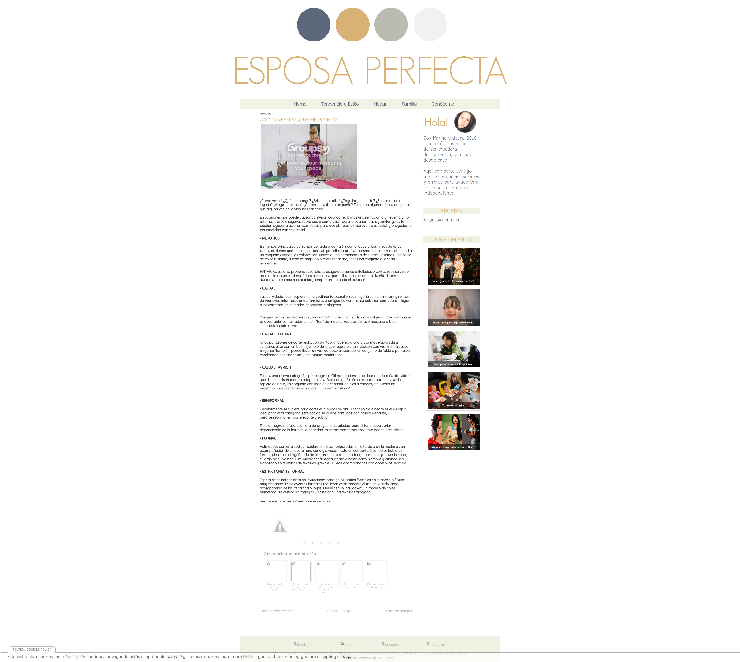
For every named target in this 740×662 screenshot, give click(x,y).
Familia (409, 104)
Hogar (380, 104)
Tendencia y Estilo (340, 104)
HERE (248, 656)
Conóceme (443, 104)
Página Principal (340, 611)
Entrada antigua (399, 611)
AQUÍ (76, 656)
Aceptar (172, 657)
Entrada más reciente (277, 611)
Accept (346, 657)
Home (300, 104)
